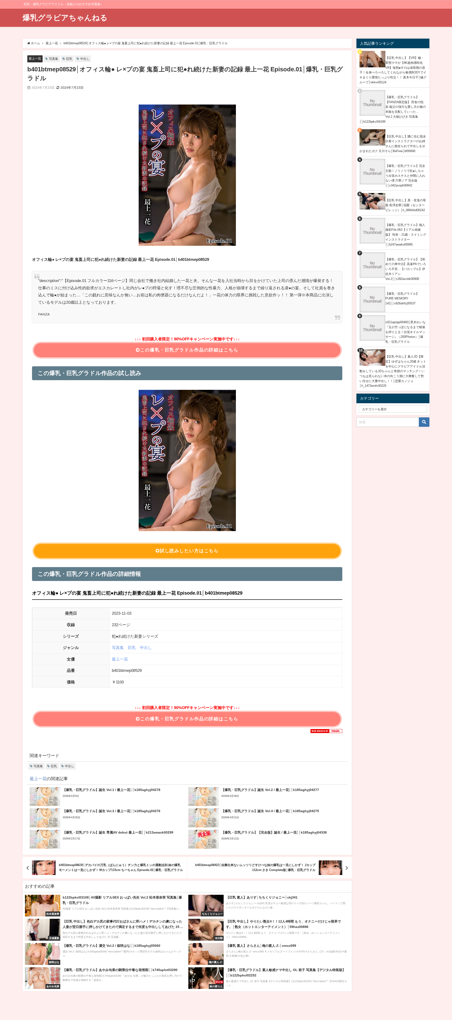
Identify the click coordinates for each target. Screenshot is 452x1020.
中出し (84, 58)
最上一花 (35, 58)
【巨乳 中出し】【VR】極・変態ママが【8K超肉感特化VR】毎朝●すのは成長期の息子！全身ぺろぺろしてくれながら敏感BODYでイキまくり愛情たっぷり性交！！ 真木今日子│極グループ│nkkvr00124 (392, 70)
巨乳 (69, 58)
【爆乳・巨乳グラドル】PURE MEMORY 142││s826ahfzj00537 (402, 298)
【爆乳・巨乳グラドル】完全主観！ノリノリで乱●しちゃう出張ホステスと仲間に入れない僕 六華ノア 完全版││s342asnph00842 (405, 175)
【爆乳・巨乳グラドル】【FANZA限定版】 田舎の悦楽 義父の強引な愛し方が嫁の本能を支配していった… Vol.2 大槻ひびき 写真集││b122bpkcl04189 (392, 109)
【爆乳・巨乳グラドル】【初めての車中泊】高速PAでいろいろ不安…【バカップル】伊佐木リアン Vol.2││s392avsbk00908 (405, 269)
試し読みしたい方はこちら (189, 550)
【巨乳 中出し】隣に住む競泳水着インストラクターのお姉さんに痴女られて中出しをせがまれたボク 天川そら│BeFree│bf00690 (392, 144)
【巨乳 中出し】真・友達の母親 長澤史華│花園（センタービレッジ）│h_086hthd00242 (405, 205)
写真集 (53, 58)
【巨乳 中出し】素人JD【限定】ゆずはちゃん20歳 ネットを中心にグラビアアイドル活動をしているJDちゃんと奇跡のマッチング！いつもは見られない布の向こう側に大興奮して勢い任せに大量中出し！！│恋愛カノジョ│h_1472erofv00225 (392, 371)
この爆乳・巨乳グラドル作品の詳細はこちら (189, 350)
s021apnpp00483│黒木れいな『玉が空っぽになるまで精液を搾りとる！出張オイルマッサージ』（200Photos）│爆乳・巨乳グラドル (405, 332)
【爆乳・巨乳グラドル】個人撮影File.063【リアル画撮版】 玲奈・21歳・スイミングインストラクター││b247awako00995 (405, 234)
